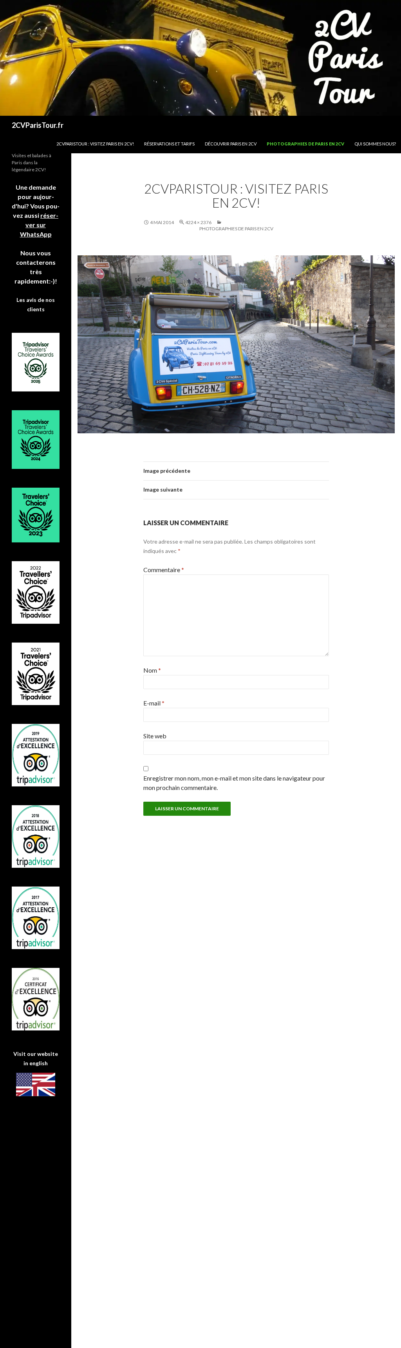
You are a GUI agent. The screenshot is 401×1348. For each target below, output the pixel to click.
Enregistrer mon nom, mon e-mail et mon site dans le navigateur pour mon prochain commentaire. (234, 782)
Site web (154, 736)
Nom (152, 670)
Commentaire (163, 569)
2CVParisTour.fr (37, 125)
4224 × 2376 (198, 222)
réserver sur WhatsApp (39, 225)
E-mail (153, 703)
